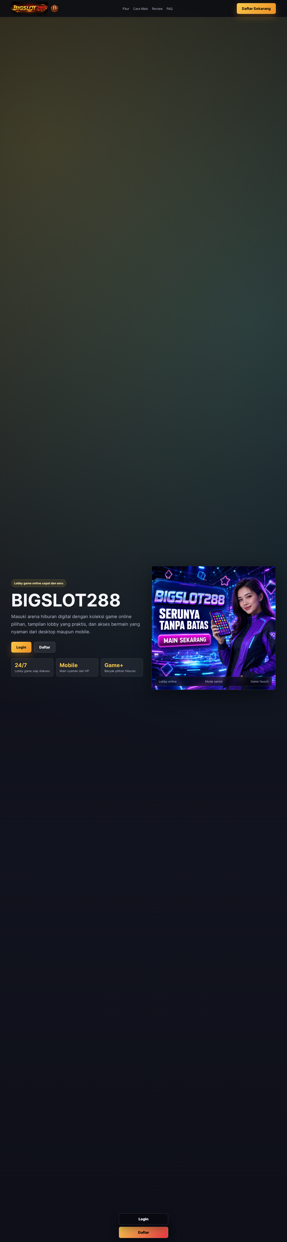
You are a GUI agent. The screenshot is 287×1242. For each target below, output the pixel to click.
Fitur (126, 9)
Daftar (143, 1232)
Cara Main (140, 9)
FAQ (170, 9)
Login (143, 1219)
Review (157, 9)
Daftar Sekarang (256, 8)
